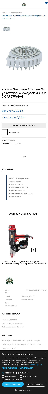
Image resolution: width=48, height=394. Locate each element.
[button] (24, 368)
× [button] (45, 353)
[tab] (24, 157)
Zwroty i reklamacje (9, 319)
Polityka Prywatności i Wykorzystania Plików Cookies (21, 344)
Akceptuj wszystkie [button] (13, 384)
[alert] (24, 372)
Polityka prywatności (9, 348)
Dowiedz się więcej (33, 250)
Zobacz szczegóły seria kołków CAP (15, 105)
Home (4, 13)
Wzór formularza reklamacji (12, 323)
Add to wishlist (14, 132)
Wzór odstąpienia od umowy (13, 327)
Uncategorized (16, 13)
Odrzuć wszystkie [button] (35, 384)
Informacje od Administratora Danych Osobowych (21, 341)
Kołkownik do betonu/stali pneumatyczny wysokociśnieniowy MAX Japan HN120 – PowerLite (24, 262)
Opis (24, 156)
